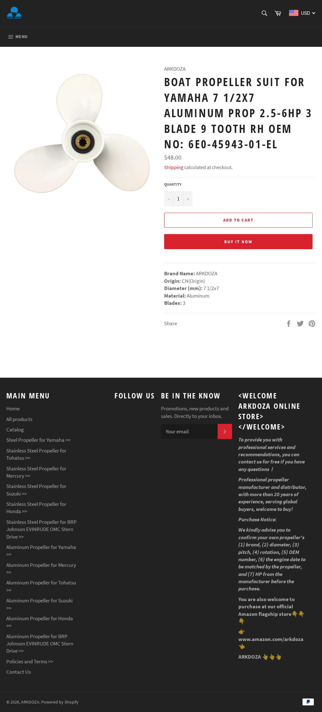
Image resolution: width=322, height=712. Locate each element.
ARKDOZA (30, 702)
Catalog (15, 429)
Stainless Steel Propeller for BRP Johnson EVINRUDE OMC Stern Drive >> (41, 529)
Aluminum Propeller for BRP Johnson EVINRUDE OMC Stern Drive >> (39, 643)
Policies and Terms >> (29, 661)
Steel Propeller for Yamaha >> (38, 439)
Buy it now (238, 241)
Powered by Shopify (60, 702)
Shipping (173, 167)
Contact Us (18, 671)
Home (12, 408)
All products (19, 419)
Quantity (172, 184)
